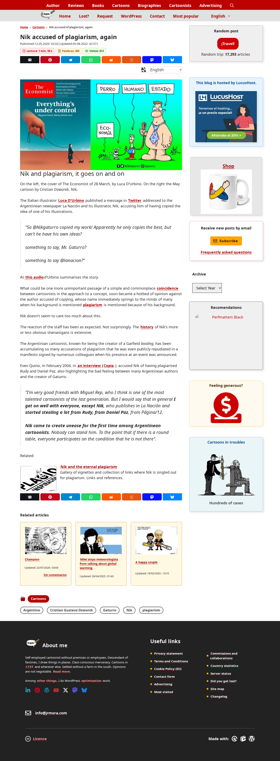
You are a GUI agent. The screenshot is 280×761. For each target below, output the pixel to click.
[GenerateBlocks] (244, 739)
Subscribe (229, 241)
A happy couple (146, 562)
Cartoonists (180, 5)
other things (46, 681)
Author (53, 5)
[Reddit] (111, 59)
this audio (34, 277)
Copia (109, 365)
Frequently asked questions (226, 252)
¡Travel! (227, 43)
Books (98, 5)
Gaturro (109, 610)
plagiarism (92, 304)
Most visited (163, 692)
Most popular (186, 16)
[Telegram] (70, 59)
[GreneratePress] (235, 739)
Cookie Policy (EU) (167, 669)
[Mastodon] (152, 59)
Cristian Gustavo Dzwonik (71, 610)
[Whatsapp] (90, 59)
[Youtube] (56, 690)
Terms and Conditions (171, 661)
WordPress (131, 16)
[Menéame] (131, 59)
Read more (61, 671)
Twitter (134, 200)
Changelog (219, 696)
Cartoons (121, 5)
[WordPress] (46, 690)
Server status (221, 673)
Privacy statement (168, 653)
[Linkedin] (28, 690)
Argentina (31, 610)
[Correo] (29, 59)
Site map (217, 689)
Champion (32, 559)
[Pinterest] (50, 59)
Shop (228, 166)
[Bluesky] (172, 59)
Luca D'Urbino (71, 200)
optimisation (91, 681)
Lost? (84, 16)
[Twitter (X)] (65, 690)
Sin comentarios (55, 575)
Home (65, 16)
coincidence (167, 288)
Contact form (164, 676)
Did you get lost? (224, 681)
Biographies (149, 5)
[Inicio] (48, 15)
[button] (232, 5)
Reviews (76, 5)
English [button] (218, 16)
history (146, 326)
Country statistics (224, 666)
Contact (157, 16)
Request (105, 16)
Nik (129, 610)
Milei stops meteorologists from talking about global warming (99, 563)
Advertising (210, 5)
